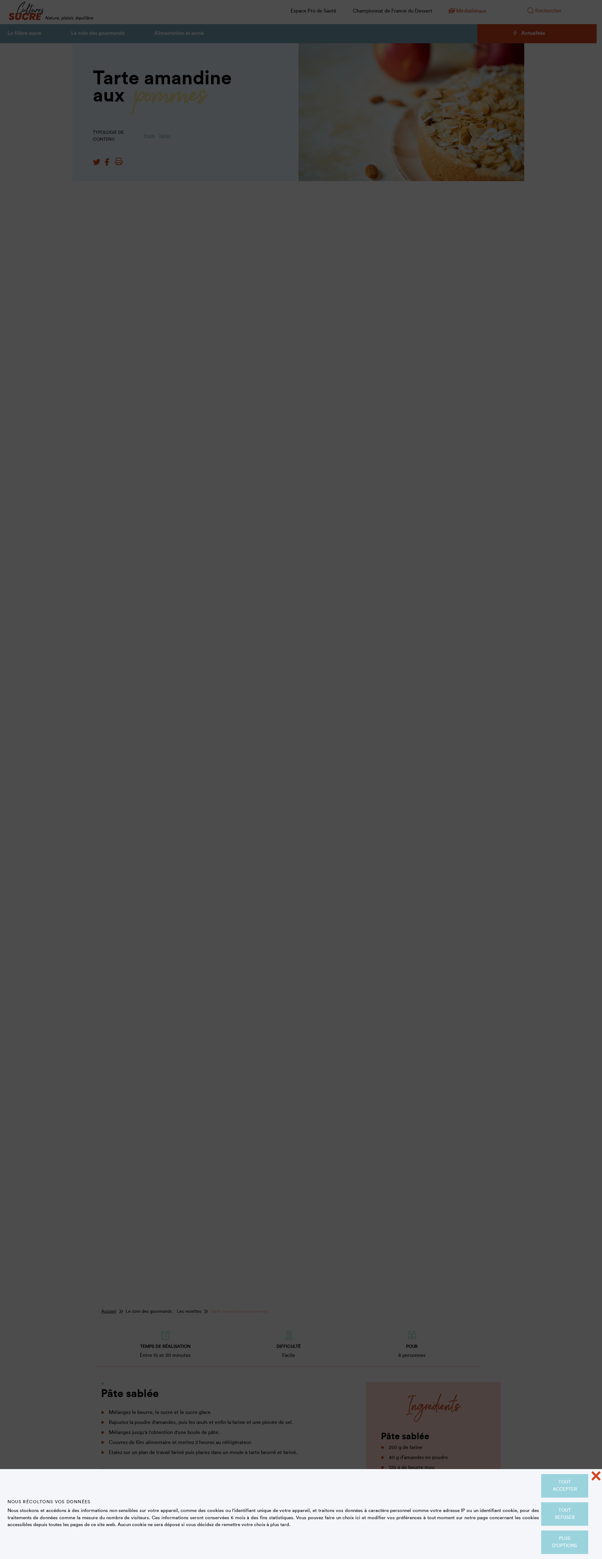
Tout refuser (565, 1514)
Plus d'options (564, 1542)
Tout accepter (565, 1486)
